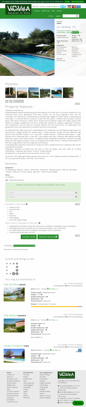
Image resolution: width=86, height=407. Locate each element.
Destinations (28, 373)
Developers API (12, 379)
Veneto (25, 377)
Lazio (25, 393)
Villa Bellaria (11, 315)
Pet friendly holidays (43, 380)
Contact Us (27, 236)
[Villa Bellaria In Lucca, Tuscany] (14, 325)
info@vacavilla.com (52, 6)
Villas (53, 11)
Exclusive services (47, 236)
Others (59, 11)
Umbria (25, 389)
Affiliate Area (11, 385)
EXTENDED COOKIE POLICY (12, 401)
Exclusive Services (13, 393)
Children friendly (45, 383)
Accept (67, 2)
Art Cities (43, 377)
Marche (25, 396)
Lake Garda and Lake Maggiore (28, 384)
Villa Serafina (11, 284)
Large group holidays (44, 388)
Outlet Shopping (45, 398)
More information (78, 2)
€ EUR (51, 16)
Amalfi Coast (45, 11)
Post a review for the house (23, 246)
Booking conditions (13, 381)
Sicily (25, 381)
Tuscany (37, 11)
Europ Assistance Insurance (12, 397)
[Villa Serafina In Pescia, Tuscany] (14, 294)
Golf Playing (44, 385)
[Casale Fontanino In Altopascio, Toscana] (14, 356)
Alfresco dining (45, 375)
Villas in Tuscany (45, 396)
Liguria (25, 391)
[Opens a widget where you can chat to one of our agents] (78, 403)
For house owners (13, 391)
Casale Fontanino (14, 345)
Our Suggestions (46, 373)
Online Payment (12, 387)
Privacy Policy (11, 383)
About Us (10, 377)
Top (77, 104)
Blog (8, 389)
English (58, 16)
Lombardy (26, 387)
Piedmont (26, 398)
